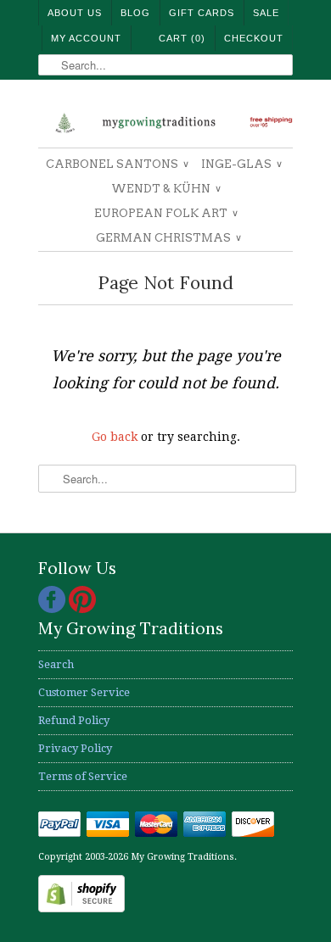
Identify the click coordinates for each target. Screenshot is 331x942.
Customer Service (84, 692)
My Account (86, 38)
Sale (266, 13)
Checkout (253, 38)
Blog (135, 13)
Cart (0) (182, 38)
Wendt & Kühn (165, 188)
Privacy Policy (75, 748)
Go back (114, 436)
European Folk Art (165, 213)
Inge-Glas (241, 164)
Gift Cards (201, 13)
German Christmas (168, 237)
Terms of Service (82, 776)
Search (56, 664)
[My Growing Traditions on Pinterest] (82, 609)
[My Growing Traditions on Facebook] (53, 609)
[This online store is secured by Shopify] (81, 908)
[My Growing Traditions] (165, 120)
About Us (75, 13)
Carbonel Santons (117, 164)
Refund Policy (73, 720)
